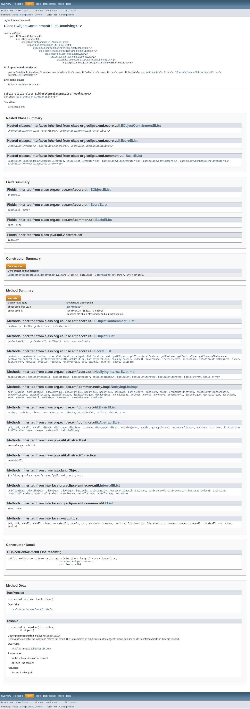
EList (166, 72)
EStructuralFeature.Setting (189, 72)
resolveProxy (70, 361)
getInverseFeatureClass (23, 359)
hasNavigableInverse (37, 326)
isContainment (62, 326)
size (18, 225)
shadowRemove (80, 397)
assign (12, 412)
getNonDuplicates (183, 427)
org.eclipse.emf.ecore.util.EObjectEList (71, 56)
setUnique (48, 397)
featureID (14, 194)
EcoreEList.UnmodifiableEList (90, 146)
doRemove (159, 394)
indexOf (138, 359)
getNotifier (76, 359)
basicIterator (81, 377)
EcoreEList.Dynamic (20, 146)
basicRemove (135, 392)
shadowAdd (63, 397)
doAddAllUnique (17, 394)
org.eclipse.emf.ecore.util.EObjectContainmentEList (84, 59)
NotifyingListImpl (124, 387)
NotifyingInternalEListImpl (114, 372)
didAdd (47, 427)
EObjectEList (100, 189)
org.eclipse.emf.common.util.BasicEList (48, 45)
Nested (15, 15)
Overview (6, 4)
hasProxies (73, 306)
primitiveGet (86, 412)
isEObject (55, 341)
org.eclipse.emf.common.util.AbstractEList (43, 42)
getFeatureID (38, 341)
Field (22, 15)
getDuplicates (160, 427)
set (84, 361)
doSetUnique (193, 394)
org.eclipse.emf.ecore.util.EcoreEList (64, 53)
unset (116, 361)
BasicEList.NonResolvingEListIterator (32, 163)
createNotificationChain (212, 392)
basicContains (17, 377)
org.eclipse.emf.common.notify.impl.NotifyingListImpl (60, 48)
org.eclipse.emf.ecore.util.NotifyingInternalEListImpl (66, 51)
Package (18, 4)
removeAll (33, 397)
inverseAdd (153, 359)
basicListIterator (143, 377)
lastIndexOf (15, 361)
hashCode (201, 427)
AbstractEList (110, 422)
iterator (215, 427)
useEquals (84, 341)
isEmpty (70, 412)
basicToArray (192, 377)
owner (26, 210)
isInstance (189, 359)
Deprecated (49, 4)
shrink (113, 412)
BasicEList (134, 156)
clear (163, 392)
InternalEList (210, 72)
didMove (88, 427)
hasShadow (228, 394)
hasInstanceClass (98, 359)
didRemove (101, 427)
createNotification (33, 356)
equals (144, 427)
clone (35, 412)
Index (61, 4)
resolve (71, 310)
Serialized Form (16, 107)
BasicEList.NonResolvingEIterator (202, 161)
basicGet (24, 412)
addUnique (90, 392)
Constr (29, 15)
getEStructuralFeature (143, 356)
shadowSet (97, 397)
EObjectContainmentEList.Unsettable (83, 130)
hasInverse (14, 326)
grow (59, 412)
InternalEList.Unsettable (20, 75)
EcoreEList (129, 141)
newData (30, 361)
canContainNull (17, 341)
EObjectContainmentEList (21, 84)
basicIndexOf (61, 377)
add (10, 427)
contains (13, 356)
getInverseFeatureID (54, 359)
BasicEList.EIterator (80, 161)
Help (68, 4)
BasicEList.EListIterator (118, 161)
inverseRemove (171, 359)
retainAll (52, 430)
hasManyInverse (121, 359)
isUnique (69, 341)
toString (73, 430)
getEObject (120, 356)
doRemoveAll (175, 394)
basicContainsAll (39, 377)
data (10, 225)
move (10, 397)
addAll (25, 427)
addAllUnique (16, 392)
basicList (123, 377)
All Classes (71, 10)
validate (128, 361)
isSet (235, 359)
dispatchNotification (90, 356)
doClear (135, 394)
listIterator (232, 427)
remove (20, 397)
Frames (39, 10)
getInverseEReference (213, 356)
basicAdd (119, 392)
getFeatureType (186, 356)
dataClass (14, 210)
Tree (38, 4)
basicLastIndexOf (103, 377)
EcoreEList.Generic (51, 146)
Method (38, 15)
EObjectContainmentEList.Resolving (30, 130)
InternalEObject (105, 275)
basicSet (151, 392)
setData (101, 412)
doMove (147, 394)
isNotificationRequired (214, 359)
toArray (93, 361)
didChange (60, 427)
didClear (74, 427)
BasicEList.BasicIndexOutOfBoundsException (36, 161)
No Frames (51, 10)
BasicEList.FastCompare (158, 161)
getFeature (168, 356)
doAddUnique (102, 394)
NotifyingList (152, 72)
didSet (114, 427)
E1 (96, 161)
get (108, 356)
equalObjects (129, 427)
